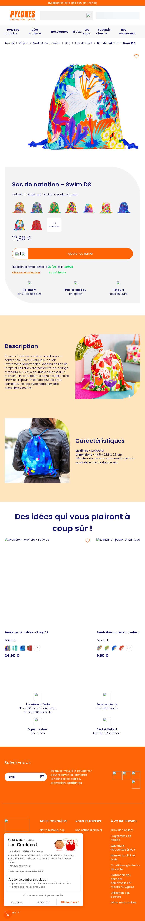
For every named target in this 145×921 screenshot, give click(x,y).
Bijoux (76, 32)
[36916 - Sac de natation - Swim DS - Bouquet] (19, 225)
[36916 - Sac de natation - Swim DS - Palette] (89, 207)
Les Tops (86, 31)
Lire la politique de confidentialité (25, 871)
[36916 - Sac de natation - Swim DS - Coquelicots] (36, 225)
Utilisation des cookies (120, 895)
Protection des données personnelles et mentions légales (122, 881)
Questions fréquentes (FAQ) (123, 848)
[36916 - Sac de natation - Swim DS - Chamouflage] (71, 207)
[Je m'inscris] (42, 777)
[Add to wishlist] (136, 56)
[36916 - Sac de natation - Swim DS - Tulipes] (106, 207)
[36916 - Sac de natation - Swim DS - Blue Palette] (123, 207)
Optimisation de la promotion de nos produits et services (41, 883)
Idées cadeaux (35, 31)
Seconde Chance (103, 31)
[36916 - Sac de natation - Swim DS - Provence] (19, 207)
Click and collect (122, 830)
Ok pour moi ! (70, 901)
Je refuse (16, 901)
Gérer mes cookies (124, 902)
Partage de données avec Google (29, 887)
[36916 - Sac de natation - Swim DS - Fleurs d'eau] (36, 207)
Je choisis (43, 901)
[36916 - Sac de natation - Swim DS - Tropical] (54, 207)
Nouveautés (60, 32)
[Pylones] (23, 15)
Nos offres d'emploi (88, 830)
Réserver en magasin (26, 272)
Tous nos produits (12, 31)
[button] (7, 914)
